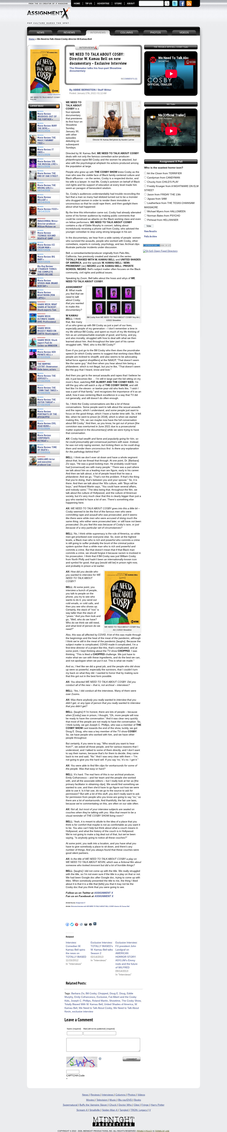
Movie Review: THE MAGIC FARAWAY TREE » (46, 140)
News (85, 1094)
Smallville (95, 1110)
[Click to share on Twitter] (72, 924)
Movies (90, 1100)
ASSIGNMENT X (103, 892)
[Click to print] (90, 924)
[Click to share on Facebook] (67, 924)
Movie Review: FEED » (47, 209)
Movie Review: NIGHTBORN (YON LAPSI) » (46, 295)
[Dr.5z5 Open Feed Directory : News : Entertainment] (160, 251)
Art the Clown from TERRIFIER (164, 173)
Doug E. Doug (117, 993)
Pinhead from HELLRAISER (162, 220)
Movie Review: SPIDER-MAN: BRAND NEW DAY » (47, 283)
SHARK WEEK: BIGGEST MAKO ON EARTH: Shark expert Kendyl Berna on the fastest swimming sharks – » (43, 334)
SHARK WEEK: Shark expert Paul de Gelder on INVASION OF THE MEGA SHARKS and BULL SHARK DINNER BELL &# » (43, 347)
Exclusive (102, 997)
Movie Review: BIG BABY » (46, 258)
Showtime (114, 1000)
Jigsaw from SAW (157, 198)
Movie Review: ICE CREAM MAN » (46, 246)
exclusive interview (82, 1011)
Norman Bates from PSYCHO (163, 215)
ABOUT (131, 3)
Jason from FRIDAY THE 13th (164, 194)
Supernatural (70, 1105)
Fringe (145, 1105)
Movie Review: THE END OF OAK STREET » (47, 176)
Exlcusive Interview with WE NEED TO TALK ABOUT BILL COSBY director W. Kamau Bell (100, 906)
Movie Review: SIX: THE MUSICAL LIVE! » (47, 163)
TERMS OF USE (162, 1131)
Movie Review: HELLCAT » (44, 198)
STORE (118, 3)
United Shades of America (118, 1004)
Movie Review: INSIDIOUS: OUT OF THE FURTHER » (47, 117)
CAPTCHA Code (75, 1075)
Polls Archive (150, 236)
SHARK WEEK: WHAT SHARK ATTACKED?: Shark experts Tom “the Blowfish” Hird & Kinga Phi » (43, 310)
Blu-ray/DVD (125, 1100)
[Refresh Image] (100, 1058)
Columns (120, 1094)
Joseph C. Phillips (81, 1000)
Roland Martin (100, 1000)
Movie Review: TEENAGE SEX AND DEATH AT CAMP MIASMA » (42, 237)
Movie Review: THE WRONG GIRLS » (46, 186)
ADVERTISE (103, 3)
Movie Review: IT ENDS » (45, 151)
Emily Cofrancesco (84, 997)
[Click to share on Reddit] (81, 924)
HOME (77, 3)
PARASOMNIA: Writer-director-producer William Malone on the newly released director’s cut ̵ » (44, 226)
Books (137, 1100)
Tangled (124, 1110)
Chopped (103, 993)
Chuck (113, 1105)
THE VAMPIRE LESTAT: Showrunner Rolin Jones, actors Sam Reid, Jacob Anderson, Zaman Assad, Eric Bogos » (43, 369)
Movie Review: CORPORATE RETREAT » (44, 438)
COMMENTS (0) (130, 79)
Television (102, 1100)
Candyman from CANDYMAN (163, 177)
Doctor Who (125, 1105)
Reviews (95, 1094)
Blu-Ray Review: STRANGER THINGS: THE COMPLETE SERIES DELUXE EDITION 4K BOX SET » (43, 272)
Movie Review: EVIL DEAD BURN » (46, 425)
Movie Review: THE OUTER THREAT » (46, 401)
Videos (141, 1094)
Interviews (108, 1094)
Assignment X (80, 903)
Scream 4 (82, 1110)
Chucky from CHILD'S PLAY (162, 182)
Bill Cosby (91, 993)
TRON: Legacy (139, 1110)
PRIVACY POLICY (145, 1131)
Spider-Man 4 (110, 1110)
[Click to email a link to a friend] (85, 924)
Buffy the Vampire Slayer (93, 1105)
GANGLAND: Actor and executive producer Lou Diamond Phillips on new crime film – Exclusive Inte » (44, 465)
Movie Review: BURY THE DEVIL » (47, 127)
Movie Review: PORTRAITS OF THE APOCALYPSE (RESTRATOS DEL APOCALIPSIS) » (43, 417)
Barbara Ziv (77, 993)
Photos (132, 1094)
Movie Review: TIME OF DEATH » (47, 448)
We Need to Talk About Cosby (95, 1008)
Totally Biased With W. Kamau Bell (84, 1004)
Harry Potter (157, 1105)
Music (113, 1100)
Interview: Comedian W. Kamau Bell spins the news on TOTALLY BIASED (76, 949)
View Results (150, 231)
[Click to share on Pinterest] (76, 924)
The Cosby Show (131, 1000)
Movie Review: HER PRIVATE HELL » (46, 353)
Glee (137, 1105)
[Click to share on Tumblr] (94, 924)
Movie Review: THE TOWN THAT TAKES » (47, 389)
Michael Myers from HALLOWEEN (166, 211)
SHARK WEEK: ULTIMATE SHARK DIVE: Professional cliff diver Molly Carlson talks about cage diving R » (44, 322)
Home (32, 39)
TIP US (88, 3)
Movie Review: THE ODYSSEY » (46, 377)
